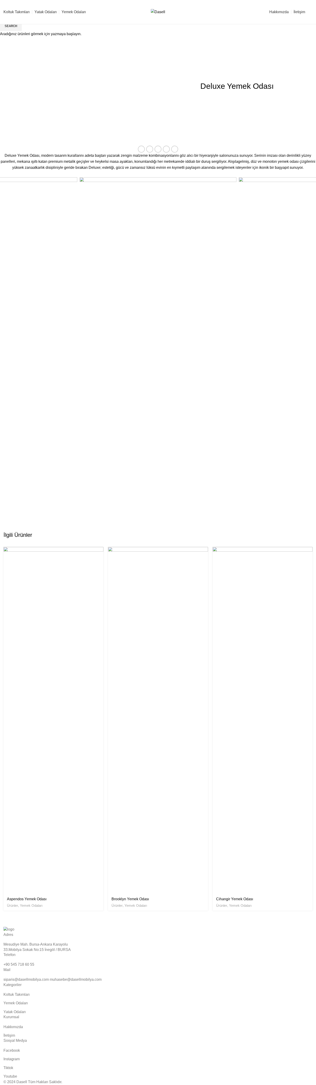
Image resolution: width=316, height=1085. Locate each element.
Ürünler (12, 905)
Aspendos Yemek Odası (26, 899)
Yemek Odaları (31, 905)
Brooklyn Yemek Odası (130, 899)
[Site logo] (158, 12)
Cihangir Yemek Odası (234, 899)
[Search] (311, 12)
